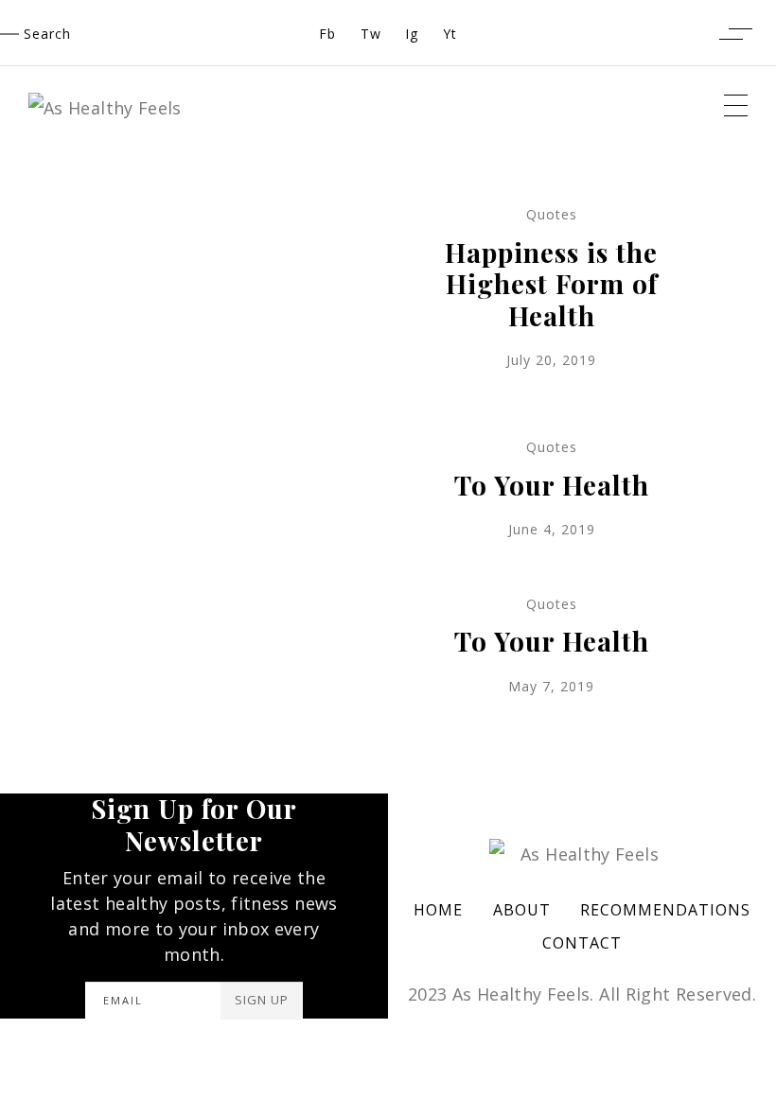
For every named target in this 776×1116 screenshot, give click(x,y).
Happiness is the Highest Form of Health (551, 284)
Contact (582, 943)
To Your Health (551, 484)
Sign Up (262, 999)
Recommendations (665, 909)
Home (438, 909)
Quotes (551, 214)
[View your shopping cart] (692, 32)
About (522, 909)
